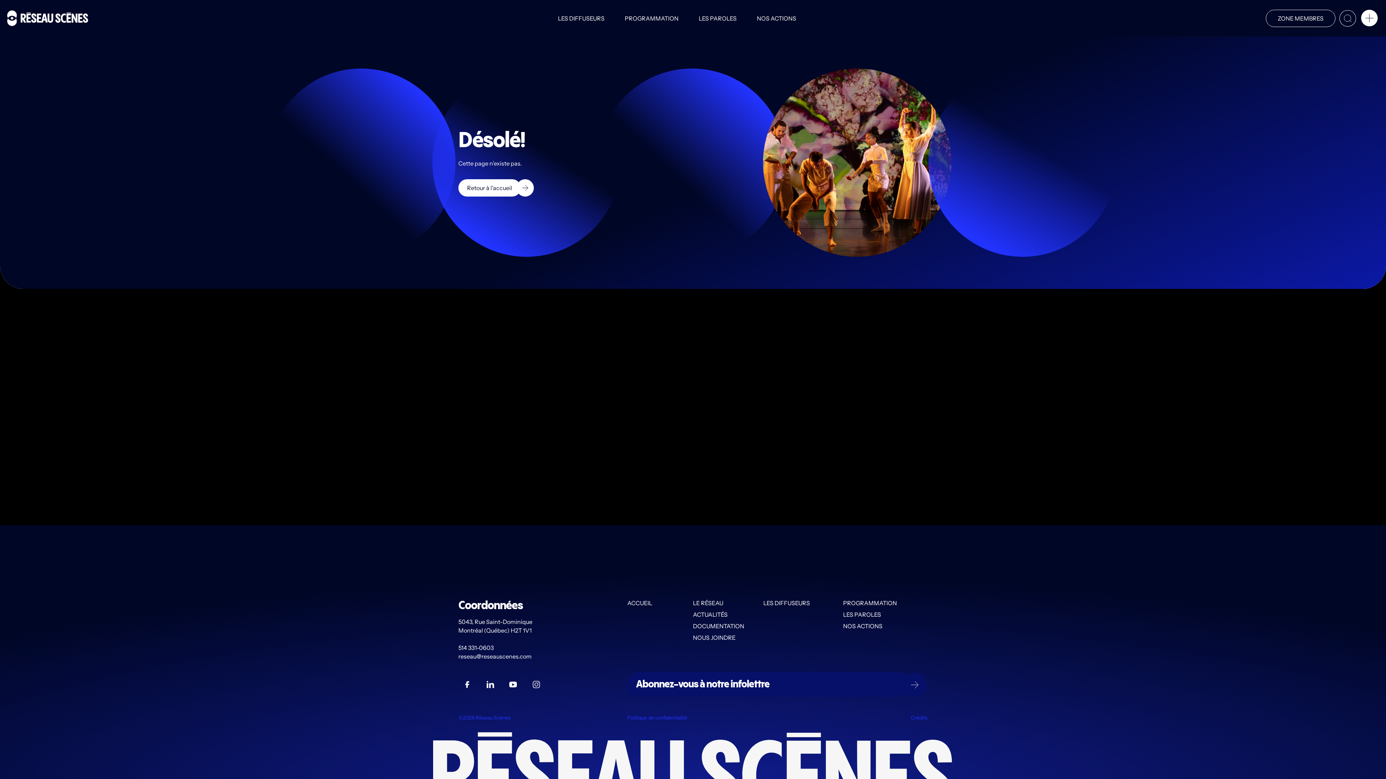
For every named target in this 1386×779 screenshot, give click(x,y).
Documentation (718, 626)
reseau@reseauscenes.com (495, 656)
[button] (1369, 19)
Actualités (710, 614)
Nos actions (776, 18)
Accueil (639, 603)
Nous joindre (714, 638)
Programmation (652, 18)
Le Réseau (708, 603)
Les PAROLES (718, 18)
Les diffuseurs (581, 18)
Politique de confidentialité (657, 717)
